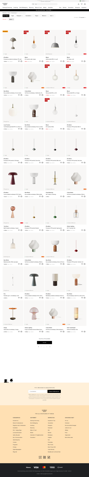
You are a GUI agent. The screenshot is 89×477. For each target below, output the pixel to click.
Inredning (15, 7)
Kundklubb (15, 427)
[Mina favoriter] (81, 4)
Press (66, 432)
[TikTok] (49, 457)
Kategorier (19, 15)
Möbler (44, 7)
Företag (14, 447)
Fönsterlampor (14, 12)
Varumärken (70, 7)
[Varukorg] (84, 4)
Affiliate (66, 430)
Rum (60, 7)
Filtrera (6, 15)
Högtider (50, 437)
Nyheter (64, 7)
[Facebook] (40, 457)
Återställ (4, 19)
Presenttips (50, 442)
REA (49, 430)
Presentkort (32, 437)
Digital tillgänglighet (17, 449)
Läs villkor (44, 399)
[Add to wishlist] (19, 61)
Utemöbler (50, 7)
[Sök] (33, 4)
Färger (36, 15)
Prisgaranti (15, 444)
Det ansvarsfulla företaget (70, 425)
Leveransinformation (17, 432)
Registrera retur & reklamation (19, 425)
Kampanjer (77, 7)
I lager (12, 15)
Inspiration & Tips (51, 420)
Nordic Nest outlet (69, 437)
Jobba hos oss (68, 427)
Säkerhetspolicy (16, 439)
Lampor (8, 12)
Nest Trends (50, 444)
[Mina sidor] (78, 4)
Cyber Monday (51, 449)
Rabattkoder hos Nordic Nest (54, 451)
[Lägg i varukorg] (21, 61)
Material (44, 15)
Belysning (31, 7)
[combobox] (83, 1)
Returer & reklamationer (18, 422)
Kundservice (15, 420)
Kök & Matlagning (23, 7)
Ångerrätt (15, 451)
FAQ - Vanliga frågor (17, 430)
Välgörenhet (67, 434)
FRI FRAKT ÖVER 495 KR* (45, 0)
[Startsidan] (5, 4)
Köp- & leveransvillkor (17, 437)
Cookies (14, 442)
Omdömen (67, 422)
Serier (51, 15)
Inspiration (84, 7)
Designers (50, 425)
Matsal (10, 19)
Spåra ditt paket (16, 434)
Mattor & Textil (38, 7)
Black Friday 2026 (52, 447)
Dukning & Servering (7, 7)
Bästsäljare (50, 434)
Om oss (66, 420)
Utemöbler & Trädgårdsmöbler (36, 434)
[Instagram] (44, 457)
